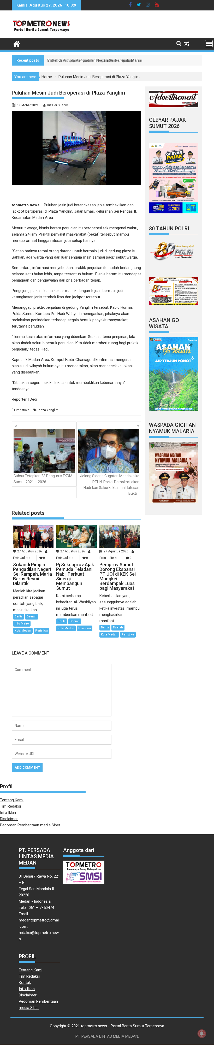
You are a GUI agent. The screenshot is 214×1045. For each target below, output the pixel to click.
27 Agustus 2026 (29, 551)
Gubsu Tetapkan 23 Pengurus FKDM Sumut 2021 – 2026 (43, 479)
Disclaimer (9, 818)
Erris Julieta (21, 558)
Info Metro (22, 623)
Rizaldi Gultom (57, 105)
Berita (18, 616)
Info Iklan (8, 812)
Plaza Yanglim (48, 410)
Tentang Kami (11, 800)
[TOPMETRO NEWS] (17, 43)
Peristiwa (22, 410)
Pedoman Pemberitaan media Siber (30, 825)
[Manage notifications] (202, 1033)
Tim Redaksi (10, 806)
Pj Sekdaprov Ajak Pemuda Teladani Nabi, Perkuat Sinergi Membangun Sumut (114, 60)
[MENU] (209, 43)
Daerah (32, 616)
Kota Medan (23, 630)
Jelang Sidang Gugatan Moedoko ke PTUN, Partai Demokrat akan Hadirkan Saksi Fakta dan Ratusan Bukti (109, 484)
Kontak (25, 982)
